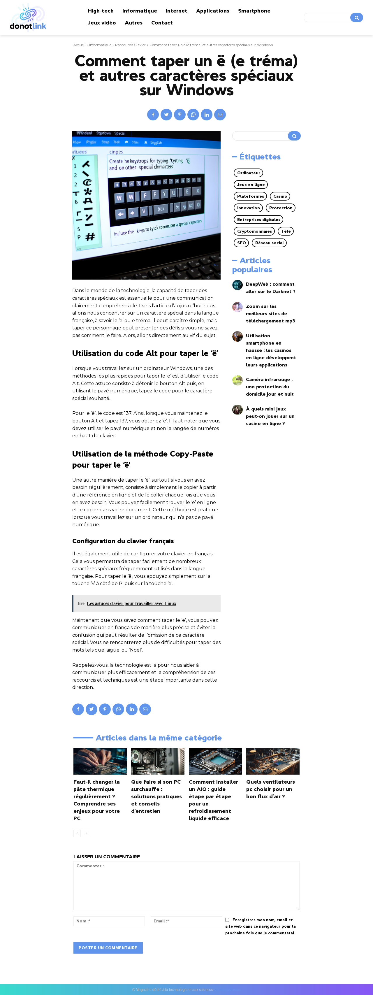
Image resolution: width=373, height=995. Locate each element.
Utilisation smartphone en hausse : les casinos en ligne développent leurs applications (271, 350)
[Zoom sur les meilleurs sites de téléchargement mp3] (237, 307)
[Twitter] (166, 114)
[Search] (356, 17)
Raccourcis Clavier (130, 45)
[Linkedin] (206, 114)
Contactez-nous (228, 990)
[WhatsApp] (193, 114)
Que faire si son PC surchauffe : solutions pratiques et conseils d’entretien (156, 796)
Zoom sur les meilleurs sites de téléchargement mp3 (270, 313)
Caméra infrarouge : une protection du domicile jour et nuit (270, 386)
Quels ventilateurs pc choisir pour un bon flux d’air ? (270, 789)
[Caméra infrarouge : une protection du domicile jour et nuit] (237, 380)
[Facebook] (153, 114)
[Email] (220, 114)
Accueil (79, 45)
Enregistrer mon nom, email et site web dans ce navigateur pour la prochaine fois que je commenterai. (260, 926)
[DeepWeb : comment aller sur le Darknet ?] (237, 285)
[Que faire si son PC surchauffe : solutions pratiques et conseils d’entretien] (157, 761)
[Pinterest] (180, 114)
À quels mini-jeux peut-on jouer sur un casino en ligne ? (270, 416)
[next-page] (86, 833)
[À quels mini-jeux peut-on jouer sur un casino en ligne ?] (237, 410)
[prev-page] (77, 833)
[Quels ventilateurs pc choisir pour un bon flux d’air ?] (273, 761)
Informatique (100, 45)
